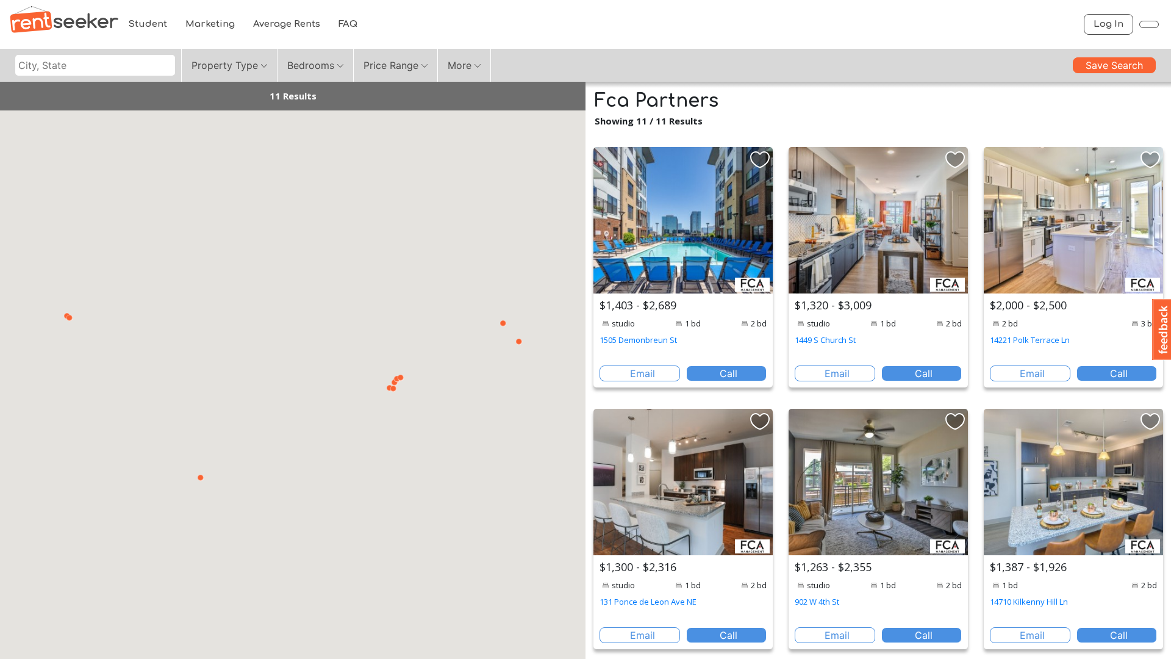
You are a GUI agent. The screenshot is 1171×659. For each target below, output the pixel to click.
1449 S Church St (825, 339)
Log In (1108, 24)
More (459, 65)
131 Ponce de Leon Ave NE (648, 601)
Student (147, 24)
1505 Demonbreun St (638, 339)
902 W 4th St (817, 601)
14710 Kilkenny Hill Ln (1029, 601)
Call (728, 373)
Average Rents (286, 24)
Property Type (225, 65)
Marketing (210, 24)
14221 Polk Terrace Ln (1030, 339)
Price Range (390, 65)
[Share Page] (1149, 24)
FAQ (347, 24)
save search (1114, 65)
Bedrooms (310, 65)
